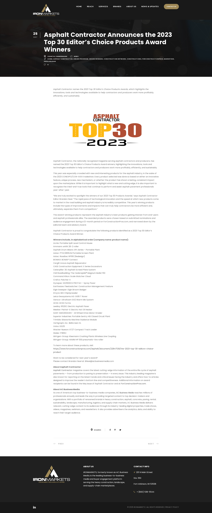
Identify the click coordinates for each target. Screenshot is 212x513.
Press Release (50, 61)
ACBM (49, 59)
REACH (90, 6)
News (76, 56)
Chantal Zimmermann (57, 56)
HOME (79, 6)
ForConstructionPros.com (133, 383)
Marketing (169, 59)
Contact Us (171, 6)
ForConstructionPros (152, 59)
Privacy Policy (172, 507)
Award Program (80, 59)
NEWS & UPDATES (150, 6)
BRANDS (117, 6)
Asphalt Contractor (63, 59)
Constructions (134, 59)
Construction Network (115, 59)
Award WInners (96, 59)
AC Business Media (125, 392)
